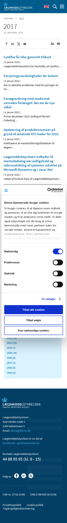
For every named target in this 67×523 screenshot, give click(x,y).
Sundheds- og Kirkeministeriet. (21, 443)
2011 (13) (12, 342)
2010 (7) (11, 347)
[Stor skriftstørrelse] (52, 44)
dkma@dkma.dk (20, 430)
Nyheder (8, 18)
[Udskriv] (58, 44)
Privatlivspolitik (12, 505)
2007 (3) (11, 362)
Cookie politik (35, 505)
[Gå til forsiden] (18, 6)
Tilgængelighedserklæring (18, 508)
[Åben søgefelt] (55, 6)
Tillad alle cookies (34, 309)
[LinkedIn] (24, 477)
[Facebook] (17, 477)
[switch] (58, 262)
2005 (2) (11, 372)
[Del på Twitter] (18, 44)
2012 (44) (12, 337)
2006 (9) (11, 367)
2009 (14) (12, 352)
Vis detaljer (48, 298)
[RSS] (31, 477)
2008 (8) (11, 357)
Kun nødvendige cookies (33, 330)
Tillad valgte (33, 320)
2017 (21, 18)
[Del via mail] (25, 44)
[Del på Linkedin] (12, 44)
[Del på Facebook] (6, 44)
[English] (46, 6)
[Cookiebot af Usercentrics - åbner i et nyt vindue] (48, 190)
